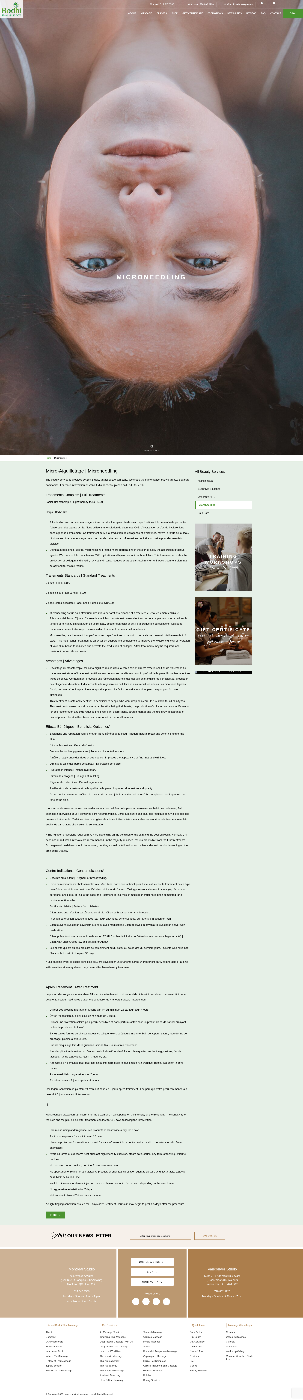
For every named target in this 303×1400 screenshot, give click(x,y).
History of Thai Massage (58, 1361)
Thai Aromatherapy (109, 1361)
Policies (147, 1375)
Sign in (152, 1272)
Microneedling (207, 505)
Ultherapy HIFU (206, 497)
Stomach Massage (153, 1332)
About (132, 13)
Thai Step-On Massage (112, 1370)
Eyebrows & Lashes (209, 489)
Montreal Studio (54, 1346)
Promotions (215, 13)
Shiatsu (147, 1346)
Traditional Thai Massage (113, 1337)
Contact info (152, 1282)
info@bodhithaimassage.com (238, 4)
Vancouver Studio (55, 1351)
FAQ (263, 13)
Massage (146, 13)
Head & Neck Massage (112, 1380)
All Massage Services (111, 1332)
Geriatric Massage (152, 1370)
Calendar (230, 1341)
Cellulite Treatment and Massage (160, 1365)
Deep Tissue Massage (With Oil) (116, 1341)
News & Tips (234, 13)
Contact (275, 13)
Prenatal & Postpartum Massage (160, 1351)
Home (48, 458)
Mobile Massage (151, 1341)
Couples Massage (152, 1337)
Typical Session (54, 1365)
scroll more (151, 450)
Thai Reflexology (108, 1365)
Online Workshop (152, 1262)
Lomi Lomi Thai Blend (111, 1351)
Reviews (251, 13)
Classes (162, 13)
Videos (193, 1365)
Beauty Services (151, 1380)
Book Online (196, 1332)
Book (293, 13)
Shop (175, 13)
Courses (230, 1332)
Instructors (231, 1346)
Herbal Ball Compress (154, 1361)
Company (51, 1337)
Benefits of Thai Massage (59, 1370)
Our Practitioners (54, 1341)
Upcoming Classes (236, 1337)
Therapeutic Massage (111, 1356)
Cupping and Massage (154, 1356)
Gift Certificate (192, 13)
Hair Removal (205, 480)
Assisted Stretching (110, 1375)
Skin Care (203, 513)
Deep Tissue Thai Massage (114, 1346)
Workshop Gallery (235, 1351)
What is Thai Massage (57, 1356)
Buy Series (195, 1337)
